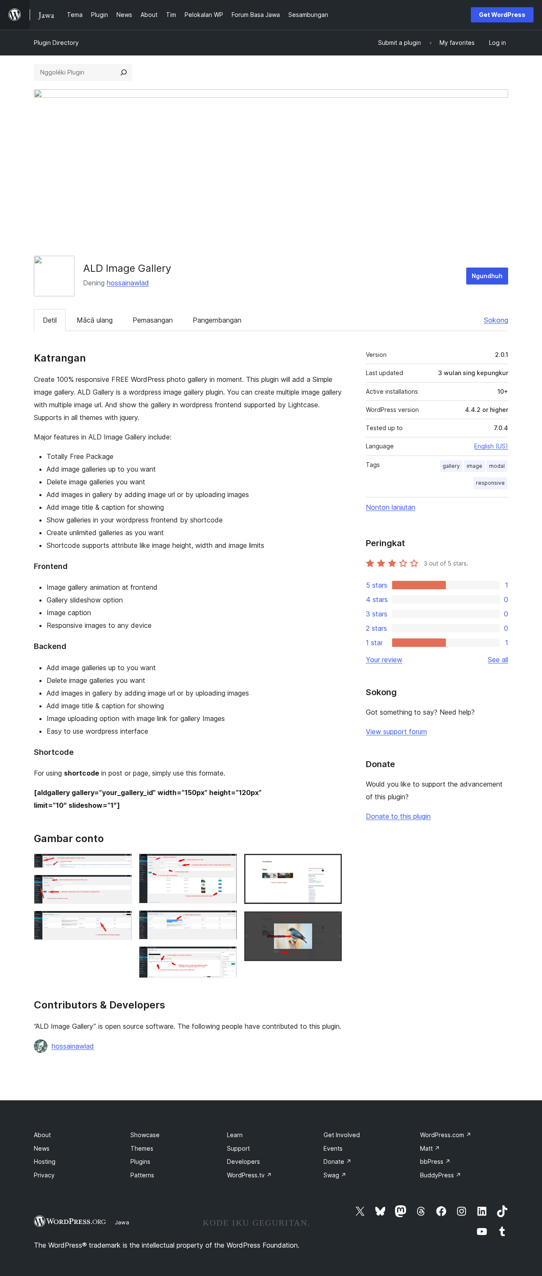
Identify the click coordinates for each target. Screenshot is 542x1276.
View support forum (396, 731)
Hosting (44, 1161)
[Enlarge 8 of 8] (330, 922)
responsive (490, 483)
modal (497, 466)
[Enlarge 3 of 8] (120, 922)
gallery (451, 466)
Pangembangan (217, 320)
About (42, 1134)
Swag (335, 1175)
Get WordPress (502, 14)
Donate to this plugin (398, 816)
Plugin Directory (56, 42)
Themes (141, 1148)
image (474, 466)
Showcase (145, 1134)
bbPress (435, 1161)
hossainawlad (128, 283)
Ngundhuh (487, 275)
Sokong (496, 320)
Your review (384, 659)
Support (238, 1148)
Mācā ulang (95, 320)
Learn (235, 1134)
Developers (243, 1161)
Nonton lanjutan (390, 507)
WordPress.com (445, 1134)
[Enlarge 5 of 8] (225, 921)
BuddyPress (440, 1175)
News (42, 1148)
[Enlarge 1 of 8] (120, 865)
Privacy (44, 1175)
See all (498, 659)
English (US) (491, 446)
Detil (50, 320)
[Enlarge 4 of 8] (225, 865)
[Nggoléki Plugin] (123, 72)
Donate (337, 1161)
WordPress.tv (249, 1175)
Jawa (122, 1222)
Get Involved (342, 1134)
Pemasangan (153, 320)
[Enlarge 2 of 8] (120, 886)
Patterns (142, 1175)
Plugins (140, 1161)
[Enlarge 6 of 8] (225, 957)
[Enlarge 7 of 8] (330, 865)
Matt (430, 1148)
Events (333, 1148)
